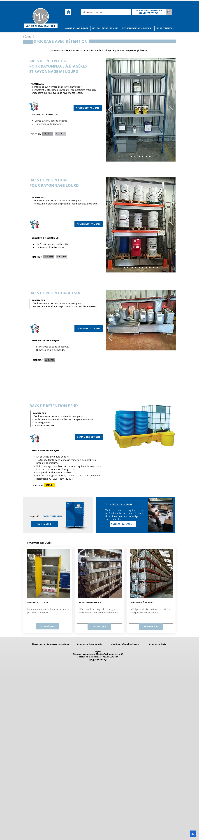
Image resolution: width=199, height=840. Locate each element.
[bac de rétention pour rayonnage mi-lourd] (149, 156)
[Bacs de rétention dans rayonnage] (139, 267)
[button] (77, 28)
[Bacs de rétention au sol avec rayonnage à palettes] (146, 267)
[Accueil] (68, 12)
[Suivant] (171, 109)
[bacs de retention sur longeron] (139, 156)
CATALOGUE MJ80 (52, 516)
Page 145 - (36, 516)
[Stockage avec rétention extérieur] (153, 267)
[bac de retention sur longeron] (131, 156)
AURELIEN (81, 673)
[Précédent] (110, 109)
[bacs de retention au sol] (140, 380)
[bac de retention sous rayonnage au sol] (136, 380)
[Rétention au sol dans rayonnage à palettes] (149, 267)
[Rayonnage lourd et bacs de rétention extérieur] (157, 267)
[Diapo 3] (144, 380)
